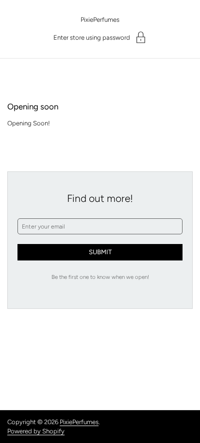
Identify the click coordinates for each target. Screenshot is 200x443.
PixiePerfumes (100, 19)
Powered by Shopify (36, 431)
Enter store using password (91, 37)
